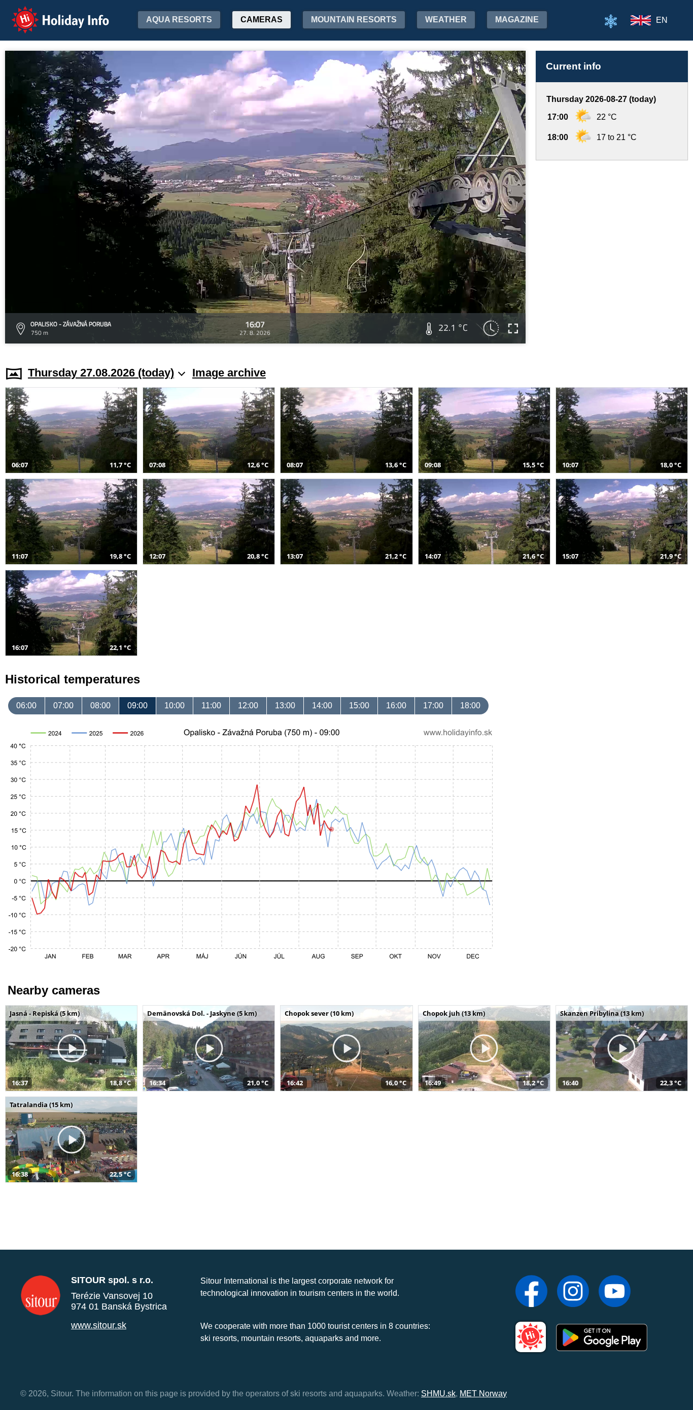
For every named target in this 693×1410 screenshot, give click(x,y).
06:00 (26, 705)
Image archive (229, 372)
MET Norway (483, 1393)
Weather (446, 19)
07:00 (63, 705)
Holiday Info (51, 13)
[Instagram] (573, 1292)
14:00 (322, 705)
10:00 (174, 705)
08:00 (100, 705)
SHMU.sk (438, 1393)
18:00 (470, 705)
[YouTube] (615, 1292)
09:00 (137, 705)
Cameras (261, 19)
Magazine (517, 19)
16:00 (396, 705)
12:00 (248, 705)
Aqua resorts (179, 19)
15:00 (359, 705)
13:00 (285, 705)
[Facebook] (531, 1292)
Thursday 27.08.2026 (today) (101, 372)
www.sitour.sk (98, 1325)
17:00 (433, 705)
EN (662, 20)
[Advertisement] (612, 253)
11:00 (211, 705)
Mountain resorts (354, 19)
